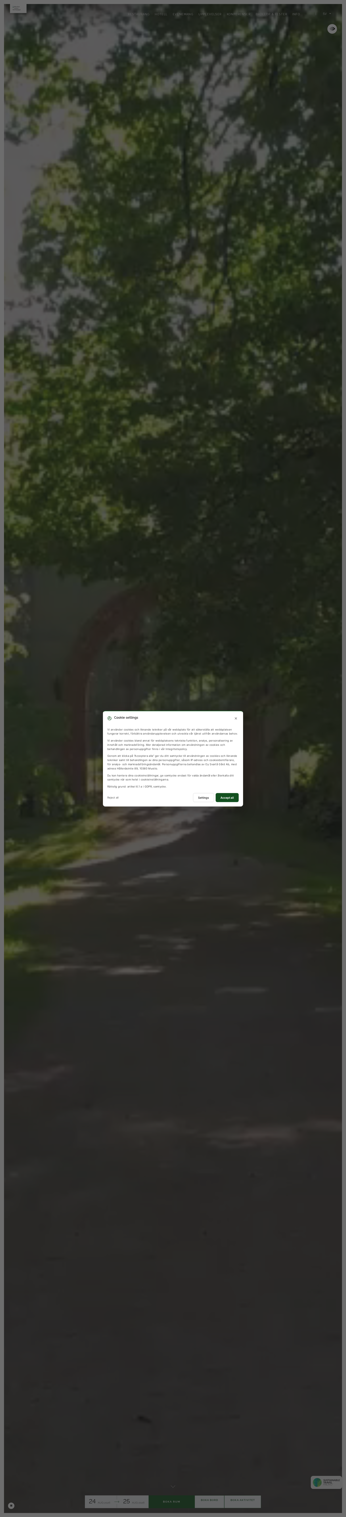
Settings (203, 797)
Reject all (113, 797)
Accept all (227, 797)
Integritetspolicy (176, 748)
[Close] (236, 718)
